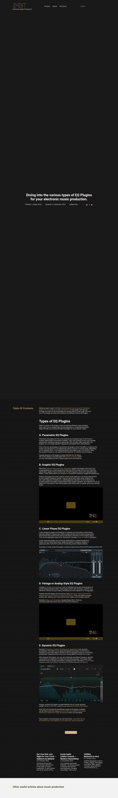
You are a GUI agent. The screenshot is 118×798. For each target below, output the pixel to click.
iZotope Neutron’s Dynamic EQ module (74, 706)
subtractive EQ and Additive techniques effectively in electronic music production (62, 711)
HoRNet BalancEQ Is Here (91, 755)
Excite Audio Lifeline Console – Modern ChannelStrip (69, 756)
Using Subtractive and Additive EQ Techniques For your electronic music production (62, 719)
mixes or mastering (83, 537)
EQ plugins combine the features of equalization (61, 649)
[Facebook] (87, 205)
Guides (54, 6)
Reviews (47, 6)
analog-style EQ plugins (55, 587)
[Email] (91, 205)
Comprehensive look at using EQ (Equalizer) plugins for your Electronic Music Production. (64, 409)
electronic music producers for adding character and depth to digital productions (65, 594)
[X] (89, 205)
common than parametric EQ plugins (58, 468)
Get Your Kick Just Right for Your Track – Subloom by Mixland (46, 756)
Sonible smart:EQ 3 (50, 706)
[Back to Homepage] (20, 5)
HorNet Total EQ (71, 457)
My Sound (62, 6)
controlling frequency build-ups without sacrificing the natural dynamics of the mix (66, 661)
